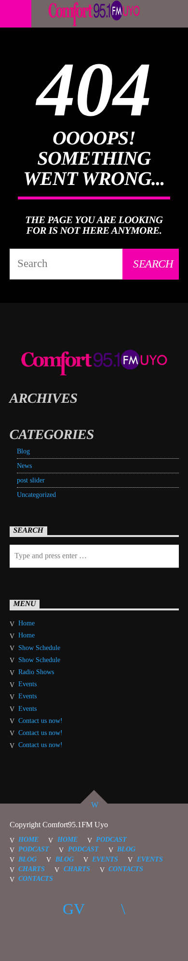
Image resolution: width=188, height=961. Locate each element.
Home (26, 623)
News (24, 465)
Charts (31, 869)
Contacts (125, 869)
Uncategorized (36, 494)
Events (27, 684)
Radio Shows (36, 672)
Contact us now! (40, 720)
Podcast (111, 839)
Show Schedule (39, 647)
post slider (31, 480)
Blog (23, 451)
